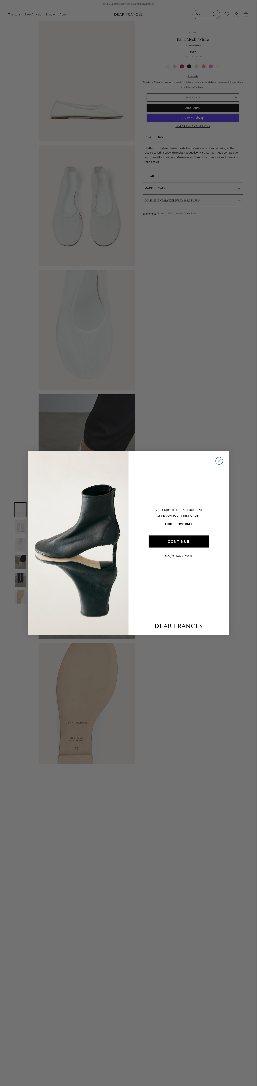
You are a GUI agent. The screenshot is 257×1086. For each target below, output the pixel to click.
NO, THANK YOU (178, 556)
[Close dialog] (219, 460)
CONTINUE (179, 541)
